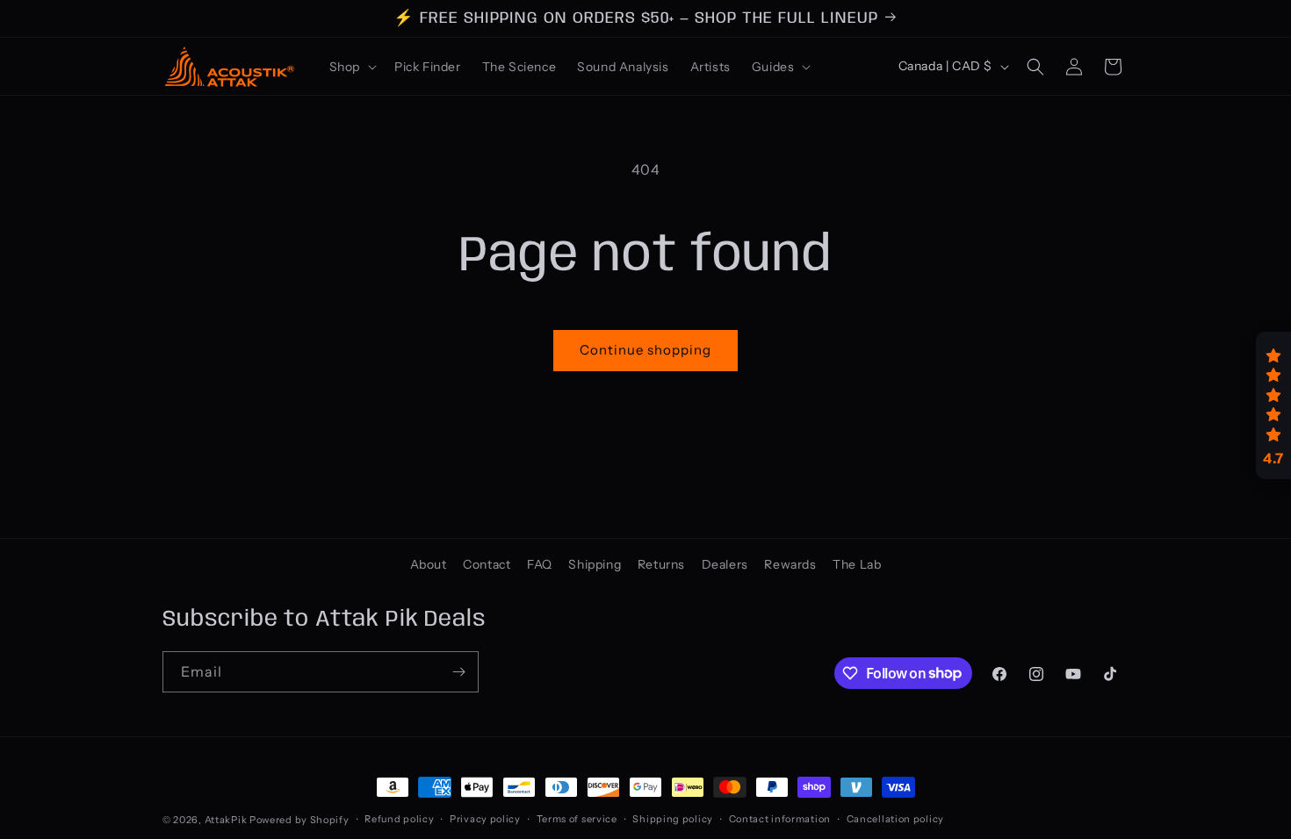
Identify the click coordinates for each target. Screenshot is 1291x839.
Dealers (725, 564)
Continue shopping (645, 349)
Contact (486, 564)
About (428, 564)
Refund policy (399, 819)
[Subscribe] (458, 671)
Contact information (780, 819)
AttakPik (226, 820)
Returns (661, 564)
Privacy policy (485, 819)
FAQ (539, 564)
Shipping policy (672, 819)
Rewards (790, 564)
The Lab (857, 564)
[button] (351, 66)
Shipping (594, 564)
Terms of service (577, 819)
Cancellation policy (895, 819)
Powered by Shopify (299, 820)
